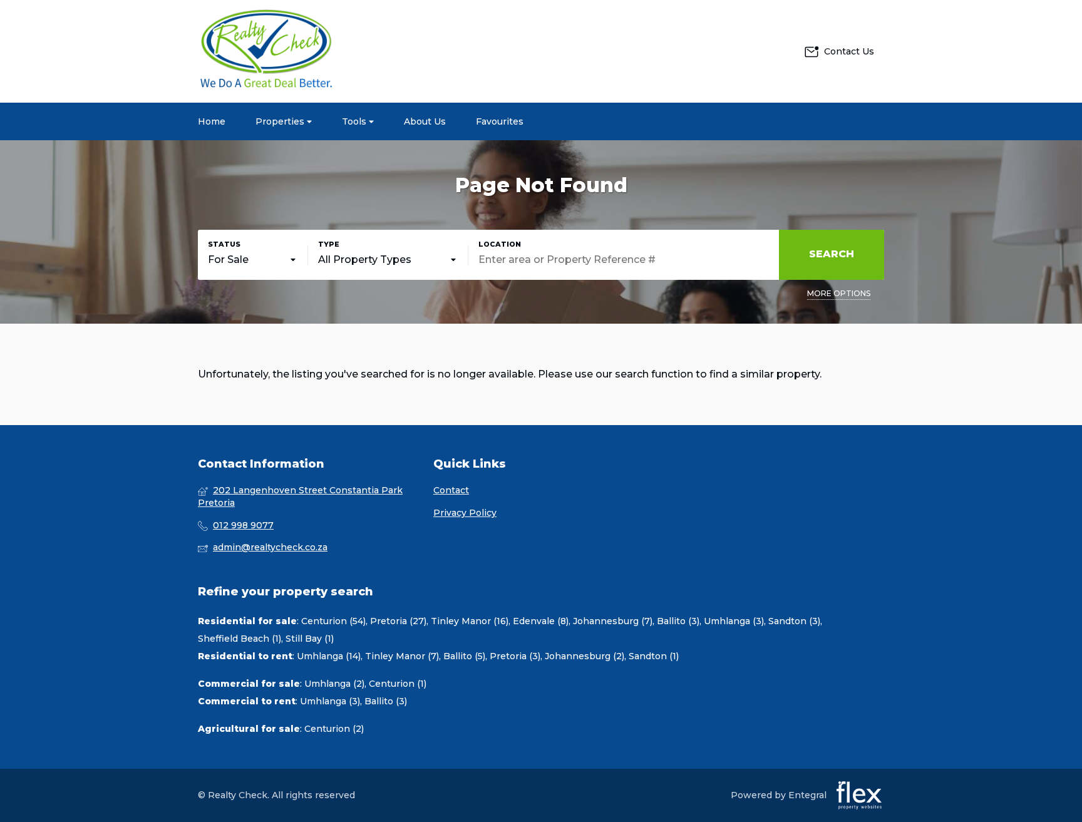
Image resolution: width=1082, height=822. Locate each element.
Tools (355, 121)
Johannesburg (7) (612, 621)
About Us (425, 121)
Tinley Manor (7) (402, 656)
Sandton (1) (654, 656)
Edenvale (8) (541, 621)
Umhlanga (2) (334, 683)
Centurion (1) (397, 683)
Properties (281, 121)
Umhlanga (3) (734, 621)
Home (211, 121)
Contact (451, 490)
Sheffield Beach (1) (239, 638)
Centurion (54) (333, 621)
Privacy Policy (465, 512)
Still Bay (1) (310, 638)
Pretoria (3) (515, 656)
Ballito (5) (464, 656)
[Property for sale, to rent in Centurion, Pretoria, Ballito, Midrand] (267, 51)
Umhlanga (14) (329, 656)
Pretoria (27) (398, 621)
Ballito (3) (678, 621)
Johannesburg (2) (584, 656)
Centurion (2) (334, 728)
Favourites (499, 121)
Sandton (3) (794, 621)
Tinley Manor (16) (469, 621)
